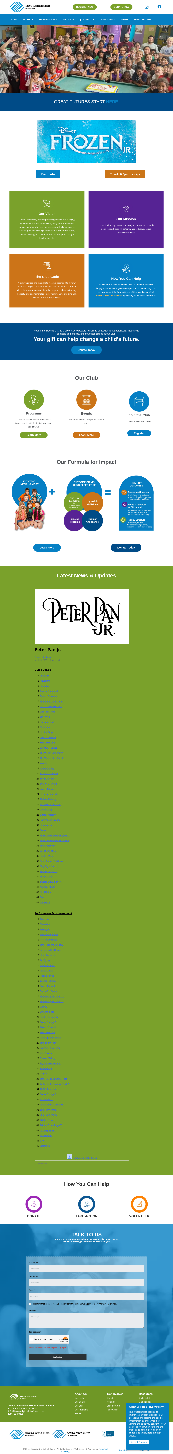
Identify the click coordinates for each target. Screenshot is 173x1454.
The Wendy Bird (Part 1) (52, 752)
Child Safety (145, 1398)
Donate (110, 1398)
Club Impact (144, 1402)
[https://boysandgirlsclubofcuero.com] (40, 1397)
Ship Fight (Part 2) (49, 871)
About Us (28, 19)
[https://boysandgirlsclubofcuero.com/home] (37, 7)
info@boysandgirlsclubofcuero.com (26, 1411)
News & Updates (142, 19)
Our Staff (79, 1406)
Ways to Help (108, 19)
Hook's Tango (47, 732)
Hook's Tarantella (49, 773)
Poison (43, 830)
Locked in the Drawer (51, 706)
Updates (47, 657)
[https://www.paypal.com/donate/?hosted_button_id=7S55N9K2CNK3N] (33, 1204)
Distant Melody (48, 814)
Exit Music (45, 902)
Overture (44, 675)
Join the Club (87, 19)
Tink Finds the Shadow (51, 701)
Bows (43, 897)
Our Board (80, 1402)
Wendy (43, 763)
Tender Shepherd (49, 691)
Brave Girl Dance (48, 747)
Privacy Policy (123, 1450)
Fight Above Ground (50, 819)
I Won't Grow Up (48, 783)
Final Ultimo (46, 892)
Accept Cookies (139, 1442)
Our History (80, 1398)
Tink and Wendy (48, 799)
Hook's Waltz (46, 855)
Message (32, 1310)
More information (146, 1435)
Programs (68, 19)
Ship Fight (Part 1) (49, 866)
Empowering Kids (48, 19)
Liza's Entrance (47, 711)
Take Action (112, 1410)
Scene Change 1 (48, 778)
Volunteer (111, 1402)
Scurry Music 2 (47, 788)
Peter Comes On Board (52, 861)
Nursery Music (47, 886)
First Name (33, 1262)
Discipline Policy (144, 1450)
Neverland (45, 680)
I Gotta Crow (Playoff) (51, 881)
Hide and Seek (47, 721)
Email (32, 1290)
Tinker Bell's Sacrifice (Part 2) (54, 840)
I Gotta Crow (46, 876)
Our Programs (81, 1410)
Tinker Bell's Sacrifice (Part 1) (54, 835)
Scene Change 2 (48, 850)
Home (14, 19)
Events (124, 19)
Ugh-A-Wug (46, 809)
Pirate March (46, 727)
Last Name (33, 1276)
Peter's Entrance (48, 696)
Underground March (50, 794)
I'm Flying (45, 716)
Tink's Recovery (48, 845)
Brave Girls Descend (50, 804)
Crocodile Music (48, 737)
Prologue (44, 685)
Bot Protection (35, 1332)
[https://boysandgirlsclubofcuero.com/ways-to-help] (86, 1204)
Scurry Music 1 (47, 742)
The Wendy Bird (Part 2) (52, 758)
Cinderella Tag (47, 768)
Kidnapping (46, 825)
